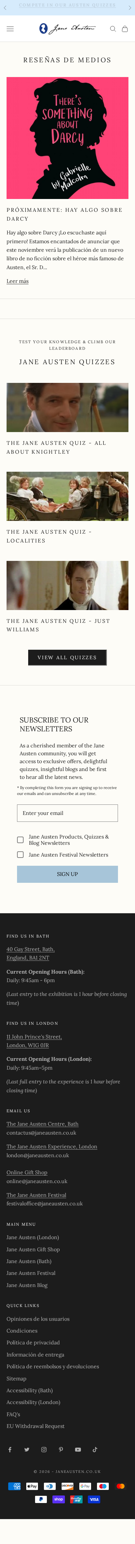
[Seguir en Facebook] (10, 1449)
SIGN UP (67, 874)
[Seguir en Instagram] (44, 1449)
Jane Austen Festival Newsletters (68, 854)
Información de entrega (35, 1354)
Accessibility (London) (33, 1402)
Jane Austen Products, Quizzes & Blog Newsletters (69, 840)
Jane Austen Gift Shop (33, 1249)
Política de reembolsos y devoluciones (53, 1366)
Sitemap (17, 1378)
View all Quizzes (67, 657)
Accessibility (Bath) (30, 1390)
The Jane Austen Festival (36, 1195)
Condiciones (22, 1330)
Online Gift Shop (27, 1172)
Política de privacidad (33, 1342)
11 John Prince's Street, (34, 1036)
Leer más (18, 281)
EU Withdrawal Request (36, 1426)
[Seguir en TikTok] (95, 1449)
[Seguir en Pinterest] (61, 1449)
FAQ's (13, 1414)
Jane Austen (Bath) (29, 1261)
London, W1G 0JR (28, 1045)
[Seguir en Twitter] (27, 1449)
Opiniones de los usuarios (38, 1319)
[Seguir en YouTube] (78, 1449)
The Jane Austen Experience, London (52, 1146)
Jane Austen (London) (33, 1237)
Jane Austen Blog (27, 1285)
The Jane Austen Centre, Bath (43, 1123)
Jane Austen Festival (31, 1273)
